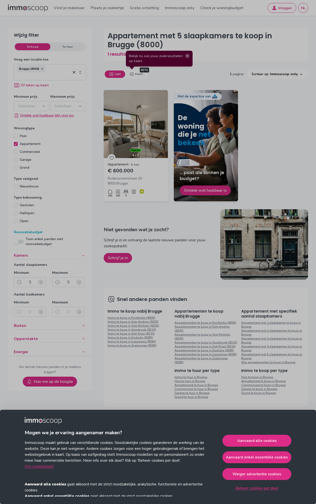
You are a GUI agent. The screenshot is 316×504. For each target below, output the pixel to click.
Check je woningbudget (221, 8)
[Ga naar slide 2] (136, 155)
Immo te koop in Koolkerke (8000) (131, 318)
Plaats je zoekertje (107, 8)
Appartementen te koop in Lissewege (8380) (206, 354)
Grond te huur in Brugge (191, 397)
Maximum (60, 272)
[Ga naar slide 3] (138, 155)
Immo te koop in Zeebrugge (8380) (132, 345)
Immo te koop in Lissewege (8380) (132, 342)
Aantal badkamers (29, 294)
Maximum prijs (62, 96)
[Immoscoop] (28, 8)
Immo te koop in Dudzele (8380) (130, 338)
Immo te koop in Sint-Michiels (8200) (133, 326)
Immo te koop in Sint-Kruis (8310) (131, 334)
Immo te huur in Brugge (191, 377)
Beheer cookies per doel (257, 488)
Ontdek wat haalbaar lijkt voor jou (47, 115)
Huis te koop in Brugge (257, 377)
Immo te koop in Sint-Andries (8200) (133, 322)
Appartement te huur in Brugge (196, 385)
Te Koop (33, 47)
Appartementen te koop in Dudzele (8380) (204, 350)
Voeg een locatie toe (31, 59)
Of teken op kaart (35, 85)
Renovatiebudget (28, 232)
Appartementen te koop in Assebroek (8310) (206, 342)
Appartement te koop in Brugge (263, 381)
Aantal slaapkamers (30, 264)
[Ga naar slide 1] (133, 155)
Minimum (21, 272)
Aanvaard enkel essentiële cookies (257, 457)
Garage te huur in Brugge (192, 393)
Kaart (139, 74)
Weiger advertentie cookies (257, 474)
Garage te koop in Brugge (259, 389)
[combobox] (44, 76)
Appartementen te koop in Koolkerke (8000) (205, 323)
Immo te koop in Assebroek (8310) (132, 330)
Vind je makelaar (69, 8)
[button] (42, 68)
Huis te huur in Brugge (190, 381)
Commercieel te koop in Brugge (263, 385)
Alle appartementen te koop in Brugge (268, 362)
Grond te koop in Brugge (258, 393)
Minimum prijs (25, 96)
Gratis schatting (144, 8)
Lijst (117, 74)
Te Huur (67, 47)
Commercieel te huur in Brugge (196, 389)
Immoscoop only (179, 8)
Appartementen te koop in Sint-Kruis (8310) (205, 346)
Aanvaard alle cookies (257, 440)
